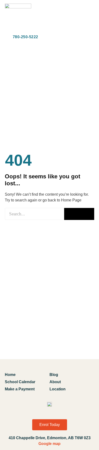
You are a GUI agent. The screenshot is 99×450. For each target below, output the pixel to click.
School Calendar (20, 382)
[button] (90, 17)
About (55, 382)
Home (10, 375)
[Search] (79, 214)
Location (58, 389)
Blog (54, 375)
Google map (49, 444)
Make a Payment (20, 389)
